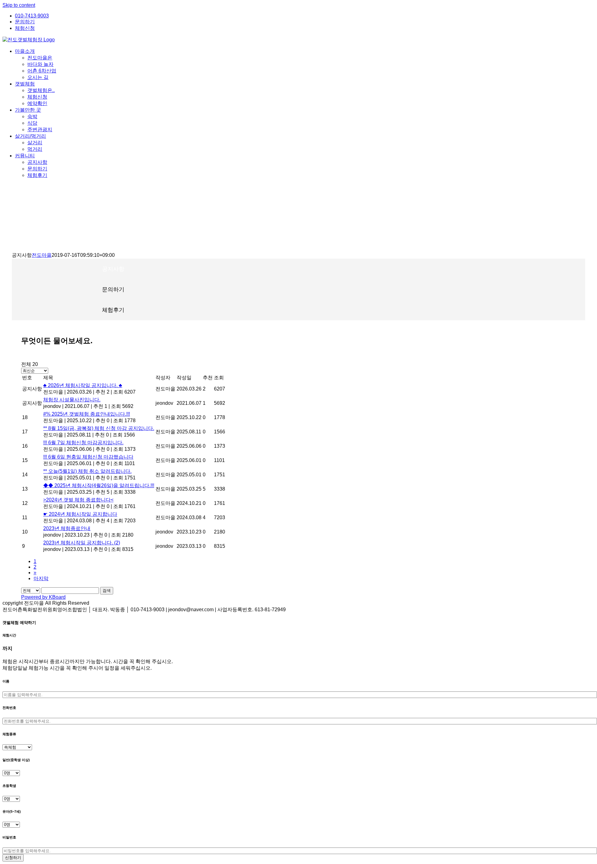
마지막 (41, 578)
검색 (107, 590)
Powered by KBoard (43, 597)
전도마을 (42, 255)
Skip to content (18, 5)
